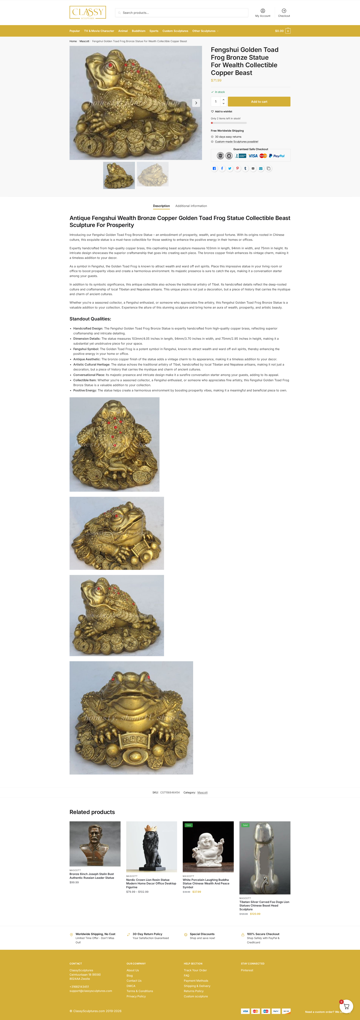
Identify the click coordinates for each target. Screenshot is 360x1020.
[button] (196, 103)
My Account (262, 15)
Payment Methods (196, 980)
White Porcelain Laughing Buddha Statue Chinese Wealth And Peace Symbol (206, 883)
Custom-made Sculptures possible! (236, 141)
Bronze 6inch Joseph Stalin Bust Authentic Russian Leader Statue (92, 876)
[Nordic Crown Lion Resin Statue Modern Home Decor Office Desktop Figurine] (151, 846)
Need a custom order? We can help (328, 1011)
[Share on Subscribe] (260, 168)
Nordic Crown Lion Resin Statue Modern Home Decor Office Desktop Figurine (151, 883)
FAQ (186, 975)
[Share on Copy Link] (268, 168)
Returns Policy (194, 991)
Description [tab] (161, 206)
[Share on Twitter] (229, 168)
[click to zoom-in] (136, 103)
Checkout (284, 15)
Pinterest (247, 970)
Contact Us (134, 980)
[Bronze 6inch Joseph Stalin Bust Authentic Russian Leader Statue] (95, 843)
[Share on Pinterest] (237, 168)
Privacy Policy (136, 996)
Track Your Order (195, 970)
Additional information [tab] (191, 206)
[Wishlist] (115, 827)
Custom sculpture (196, 996)
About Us (133, 970)
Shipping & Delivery (197, 986)
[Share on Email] (253, 168)
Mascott (84, 41)
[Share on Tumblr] (245, 168)
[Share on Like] (214, 168)
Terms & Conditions (140, 991)
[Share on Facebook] (222, 168)
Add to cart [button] (95, 921)
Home (73, 41)
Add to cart (259, 101)
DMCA (131, 986)
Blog (130, 975)
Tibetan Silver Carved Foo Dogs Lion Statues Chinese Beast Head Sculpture (264, 905)
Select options (151, 921)
